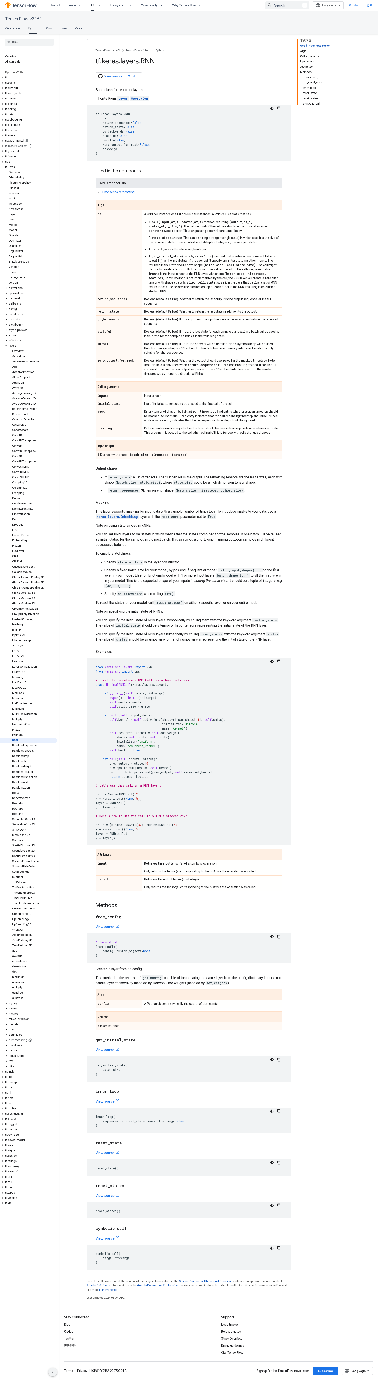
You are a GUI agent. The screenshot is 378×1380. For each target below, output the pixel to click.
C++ (49, 28)
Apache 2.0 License (99, 1285)
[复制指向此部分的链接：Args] (108, 205)
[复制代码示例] (278, 108)
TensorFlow (103, 50)
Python (33, 28)
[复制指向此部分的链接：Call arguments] (123, 387)
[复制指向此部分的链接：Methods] (121, 905)
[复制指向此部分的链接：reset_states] (128, 1186)
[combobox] (287, 5)
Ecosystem (118, 5)
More (78, 28)
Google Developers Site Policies (157, 1285)
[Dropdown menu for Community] (163, 5)
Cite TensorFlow (232, 1352)
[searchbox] (29, 42)
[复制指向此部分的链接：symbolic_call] (131, 1228)
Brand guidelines (232, 1345)
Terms (68, 1371)
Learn (72, 5)
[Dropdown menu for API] (100, 5)
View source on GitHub (121, 76)
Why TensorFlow (184, 5)
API (92, 5)
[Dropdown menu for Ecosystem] (131, 5)
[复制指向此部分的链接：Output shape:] (122, 468)
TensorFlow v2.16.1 (23, 19)
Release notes (231, 1331)
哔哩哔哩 (70, 1345)
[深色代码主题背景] (271, 108)
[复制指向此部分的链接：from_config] (125, 917)
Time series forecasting (118, 192)
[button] (28, 77)
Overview (12, 28)
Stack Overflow (231, 1338)
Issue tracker (230, 1324)
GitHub (354, 5)
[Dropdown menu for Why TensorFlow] (201, 5)
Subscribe (325, 1371)
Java (63, 28)
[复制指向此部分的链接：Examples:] (116, 651)
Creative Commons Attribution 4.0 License (205, 1281)
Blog (67, 1324)
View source (105, 927)
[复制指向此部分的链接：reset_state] (126, 1143)
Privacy (82, 1371)
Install (55, 5)
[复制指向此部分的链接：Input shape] (118, 446)
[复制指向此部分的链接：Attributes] (115, 854)
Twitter (69, 1338)
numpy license (108, 1289)
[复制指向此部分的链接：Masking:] (114, 502)
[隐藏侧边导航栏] (52, 1372)
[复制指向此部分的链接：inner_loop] (123, 1091)
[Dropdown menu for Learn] (81, 5)
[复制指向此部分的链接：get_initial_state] (140, 1040)
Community (149, 5)
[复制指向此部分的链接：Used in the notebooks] (145, 171)
